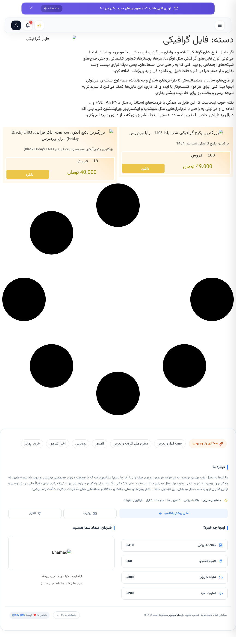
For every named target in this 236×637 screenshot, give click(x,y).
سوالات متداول (155, 500)
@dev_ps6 (18, 615)
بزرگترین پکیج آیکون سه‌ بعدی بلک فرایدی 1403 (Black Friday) (68, 149)
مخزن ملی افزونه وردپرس (131, 443)
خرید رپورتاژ (32, 443)
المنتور (99, 443)
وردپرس (80, 443)
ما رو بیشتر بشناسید (176, 513)
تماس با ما (173, 500)
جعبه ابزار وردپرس (170, 443)
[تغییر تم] (39, 25)
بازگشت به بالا (68, 615)
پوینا (203, 615)
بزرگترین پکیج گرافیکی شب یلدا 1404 (202, 143)
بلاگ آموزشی (191, 500)
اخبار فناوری (58, 443)
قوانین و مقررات (133, 500)
